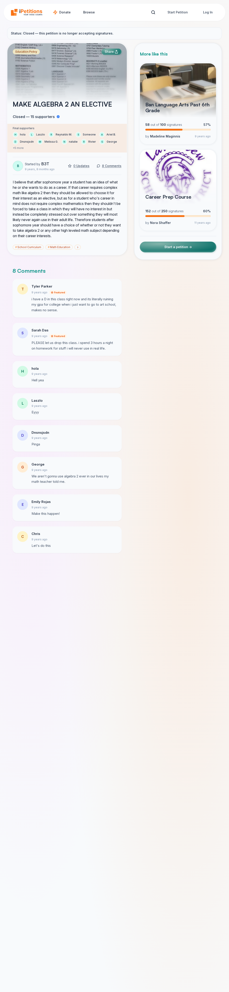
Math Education (59, 247)
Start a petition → (178, 247)
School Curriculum (28, 247)
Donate (65, 12)
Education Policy (26, 51)
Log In (208, 12)
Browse (89, 12)
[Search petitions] (153, 12)
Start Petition (178, 12)
